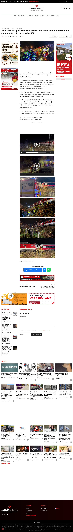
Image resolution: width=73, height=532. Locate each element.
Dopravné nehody (6, 28)
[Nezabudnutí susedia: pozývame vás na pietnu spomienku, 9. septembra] (22, 387)
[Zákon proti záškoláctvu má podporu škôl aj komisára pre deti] (22, 428)
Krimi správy (19, 28)
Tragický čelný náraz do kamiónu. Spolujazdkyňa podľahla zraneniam (7, 435)
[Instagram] (64, 8)
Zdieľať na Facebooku (34, 270)
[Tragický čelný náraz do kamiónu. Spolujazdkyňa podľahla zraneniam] (7, 428)
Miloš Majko (46, 397)
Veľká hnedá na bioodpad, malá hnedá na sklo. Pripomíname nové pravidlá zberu (50, 455)
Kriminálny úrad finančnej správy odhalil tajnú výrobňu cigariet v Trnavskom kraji (7, 456)
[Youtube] (67, 8)
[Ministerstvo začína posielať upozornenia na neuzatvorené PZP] (9, 367)
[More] (70, 36)
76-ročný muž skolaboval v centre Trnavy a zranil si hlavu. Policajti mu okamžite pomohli (45, 375)
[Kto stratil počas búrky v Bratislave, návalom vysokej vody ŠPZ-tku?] (65, 387)
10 (56, 398)
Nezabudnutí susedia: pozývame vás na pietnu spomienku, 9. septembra (22, 393)
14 (70, 442)
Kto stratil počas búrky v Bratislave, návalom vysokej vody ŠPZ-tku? (65, 393)
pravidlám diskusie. (45, 330)
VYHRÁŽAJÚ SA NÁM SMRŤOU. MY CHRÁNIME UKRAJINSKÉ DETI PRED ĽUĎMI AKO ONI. (50, 436)
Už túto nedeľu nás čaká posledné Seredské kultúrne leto (65, 455)
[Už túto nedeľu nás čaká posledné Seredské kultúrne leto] (65, 449)
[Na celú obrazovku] (52, 153)
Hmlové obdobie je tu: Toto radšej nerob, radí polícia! (47, 287)
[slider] (36, 152)
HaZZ (13, 28)
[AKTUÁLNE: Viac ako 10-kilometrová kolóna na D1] (36, 428)
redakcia (9, 36)
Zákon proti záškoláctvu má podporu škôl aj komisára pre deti (21, 435)
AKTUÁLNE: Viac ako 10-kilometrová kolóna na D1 (36, 434)
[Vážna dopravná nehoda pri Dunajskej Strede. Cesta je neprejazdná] (36, 449)
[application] (37, 144)
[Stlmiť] (50, 153)
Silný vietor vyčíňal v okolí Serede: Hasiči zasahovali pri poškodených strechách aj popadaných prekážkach (7, 350)
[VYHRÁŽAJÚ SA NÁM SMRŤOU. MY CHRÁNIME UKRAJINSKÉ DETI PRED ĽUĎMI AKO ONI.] (50, 428)
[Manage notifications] (3, 529)
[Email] (66, 36)
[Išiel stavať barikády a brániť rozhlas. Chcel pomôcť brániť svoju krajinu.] (50, 387)
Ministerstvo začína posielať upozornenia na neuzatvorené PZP (9, 374)
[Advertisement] (14, 8)
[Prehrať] (21, 153)
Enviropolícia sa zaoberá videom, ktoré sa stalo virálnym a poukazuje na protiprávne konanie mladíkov (7, 328)
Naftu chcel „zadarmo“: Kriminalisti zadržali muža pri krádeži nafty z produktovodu (6, 338)
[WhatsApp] (63, 36)
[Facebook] (61, 8)
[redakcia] (2, 36)
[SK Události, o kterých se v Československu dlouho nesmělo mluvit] (22, 449)
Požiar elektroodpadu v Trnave (28, 286)
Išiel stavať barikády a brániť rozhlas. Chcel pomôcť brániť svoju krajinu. (50, 393)
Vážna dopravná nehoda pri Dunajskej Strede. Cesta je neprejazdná (36, 455)
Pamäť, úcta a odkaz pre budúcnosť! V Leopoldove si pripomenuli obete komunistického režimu (7, 395)
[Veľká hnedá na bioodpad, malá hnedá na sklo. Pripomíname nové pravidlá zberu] (50, 449)
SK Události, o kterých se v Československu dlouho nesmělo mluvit (22, 455)
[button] (70, 8)
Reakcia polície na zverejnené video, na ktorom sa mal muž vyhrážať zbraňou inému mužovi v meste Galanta (7, 316)
